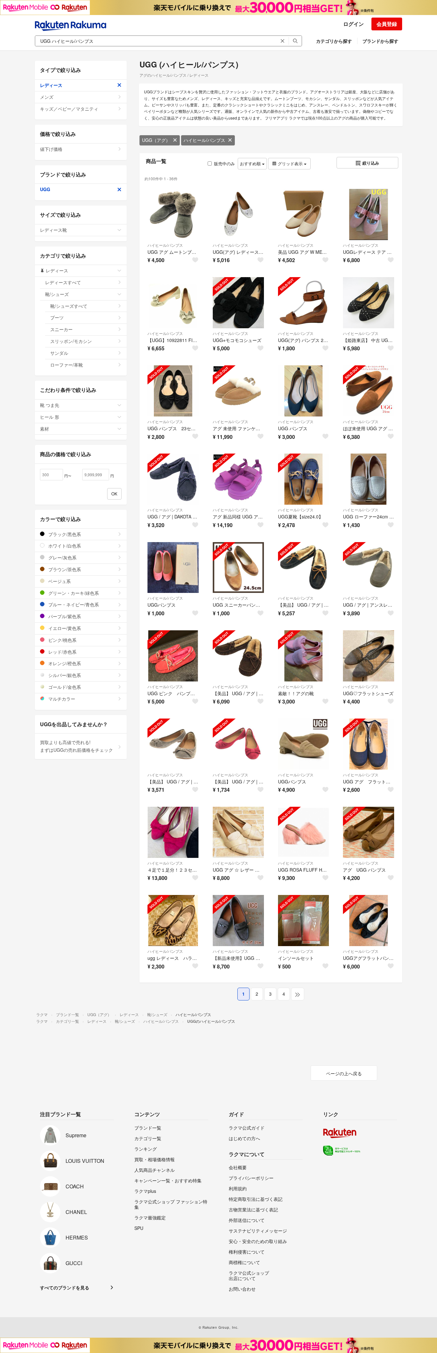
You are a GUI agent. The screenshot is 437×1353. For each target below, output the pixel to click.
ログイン (353, 23)
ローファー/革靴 (66, 365)
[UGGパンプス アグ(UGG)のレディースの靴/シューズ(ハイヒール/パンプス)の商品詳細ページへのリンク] (173, 567)
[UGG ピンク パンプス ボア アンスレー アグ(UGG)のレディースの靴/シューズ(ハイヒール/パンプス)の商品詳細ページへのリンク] (173, 655)
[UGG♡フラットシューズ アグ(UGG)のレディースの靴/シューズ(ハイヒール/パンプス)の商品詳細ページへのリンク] (368, 655)
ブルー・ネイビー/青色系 (73, 604)
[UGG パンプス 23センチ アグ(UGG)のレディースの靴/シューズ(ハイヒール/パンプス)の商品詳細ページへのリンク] (173, 390)
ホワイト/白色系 (64, 545)
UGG (45, 189)
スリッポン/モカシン (71, 341)
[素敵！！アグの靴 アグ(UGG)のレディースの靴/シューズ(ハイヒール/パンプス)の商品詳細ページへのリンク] (303, 655)
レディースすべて (63, 282)
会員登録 (387, 23)
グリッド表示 (290, 163)
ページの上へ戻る (344, 1073)
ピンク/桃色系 (61, 640)
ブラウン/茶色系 (64, 569)
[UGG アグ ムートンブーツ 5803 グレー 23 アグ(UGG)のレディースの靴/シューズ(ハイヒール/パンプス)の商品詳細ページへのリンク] (173, 214)
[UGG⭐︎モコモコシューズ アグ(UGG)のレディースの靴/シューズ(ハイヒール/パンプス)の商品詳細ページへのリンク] (238, 302)
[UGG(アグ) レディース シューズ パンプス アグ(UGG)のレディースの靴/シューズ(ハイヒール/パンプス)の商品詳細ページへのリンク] (238, 214)
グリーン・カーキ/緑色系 (73, 593)
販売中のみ (224, 163)
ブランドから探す (380, 41)
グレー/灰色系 (61, 557)
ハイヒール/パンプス (204, 140)
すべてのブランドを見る (64, 1287)
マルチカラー (61, 699)
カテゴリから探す (334, 41)
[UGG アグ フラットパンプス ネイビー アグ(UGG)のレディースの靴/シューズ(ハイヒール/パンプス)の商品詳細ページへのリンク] (368, 744)
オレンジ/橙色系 (64, 663)
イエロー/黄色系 (64, 628)
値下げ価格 (51, 149)
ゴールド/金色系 (64, 687)
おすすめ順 (251, 163)
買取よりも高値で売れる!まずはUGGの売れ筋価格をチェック (76, 746)
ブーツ (57, 317)
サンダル (59, 353)
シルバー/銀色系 (64, 675)
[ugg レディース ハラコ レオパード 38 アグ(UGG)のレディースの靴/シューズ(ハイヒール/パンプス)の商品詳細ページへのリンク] (173, 920)
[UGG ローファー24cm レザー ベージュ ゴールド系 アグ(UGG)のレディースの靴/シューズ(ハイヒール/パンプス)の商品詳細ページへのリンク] (368, 479)
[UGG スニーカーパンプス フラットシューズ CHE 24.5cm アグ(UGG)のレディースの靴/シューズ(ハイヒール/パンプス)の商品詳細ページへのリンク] (238, 567)
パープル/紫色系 (64, 616)
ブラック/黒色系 (64, 534)
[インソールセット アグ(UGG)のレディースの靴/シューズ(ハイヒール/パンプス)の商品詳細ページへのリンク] (303, 920)
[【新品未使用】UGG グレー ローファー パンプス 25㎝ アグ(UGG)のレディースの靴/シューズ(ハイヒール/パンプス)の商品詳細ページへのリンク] (238, 920)
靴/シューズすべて (68, 306)
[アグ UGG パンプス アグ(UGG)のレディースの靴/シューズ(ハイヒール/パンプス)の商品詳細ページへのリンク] (368, 832)
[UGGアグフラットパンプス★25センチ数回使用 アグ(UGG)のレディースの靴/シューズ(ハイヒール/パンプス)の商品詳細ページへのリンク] (368, 920)
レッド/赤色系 (61, 652)
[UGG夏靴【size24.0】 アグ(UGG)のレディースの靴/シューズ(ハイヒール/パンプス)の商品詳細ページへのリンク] (303, 479)
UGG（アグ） (156, 140)
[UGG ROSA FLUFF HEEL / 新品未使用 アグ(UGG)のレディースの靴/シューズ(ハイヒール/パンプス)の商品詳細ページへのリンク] (303, 832)
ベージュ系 (59, 581)
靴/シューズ (57, 294)
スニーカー (61, 329)
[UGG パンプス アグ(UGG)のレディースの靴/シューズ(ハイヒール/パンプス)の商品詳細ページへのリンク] (303, 390)
